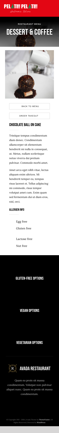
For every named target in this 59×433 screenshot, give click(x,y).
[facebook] (14, 404)
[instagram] (29, 404)
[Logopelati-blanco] (20, 5)
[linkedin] (45, 404)
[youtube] (37, 404)
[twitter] (22, 404)
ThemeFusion (44, 420)
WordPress (41, 422)
